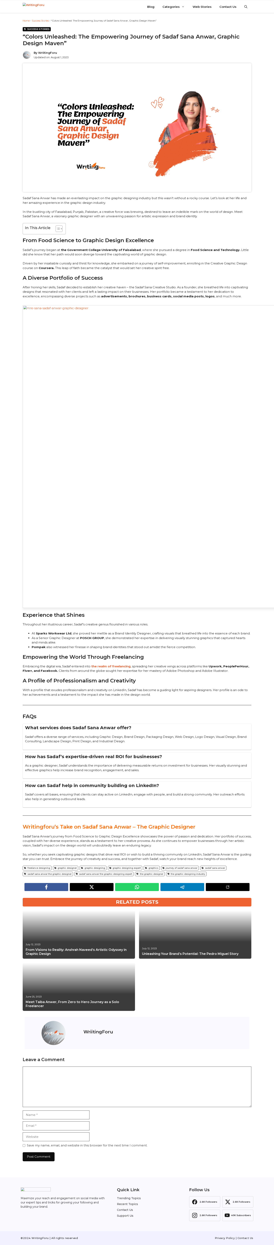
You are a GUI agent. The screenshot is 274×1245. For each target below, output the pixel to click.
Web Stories (202, 7)
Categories (171, 7)
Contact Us (227, 7)
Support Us (125, 1215)
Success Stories (40, 20)
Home (26, 20)
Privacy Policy (225, 1238)
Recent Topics (127, 1204)
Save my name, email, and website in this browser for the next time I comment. (87, 1145)
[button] (245, 7)
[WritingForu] (43, 7)
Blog (150, 7)
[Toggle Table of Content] (57, 228)
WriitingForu (47, 53)
